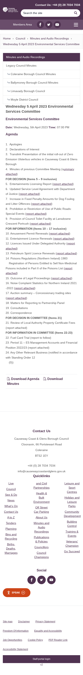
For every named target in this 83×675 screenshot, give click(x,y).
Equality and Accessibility (48, 630)
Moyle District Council (24, 99)
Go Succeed (72, 551)
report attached (63, 184)
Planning (11, 528)
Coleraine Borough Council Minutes (33, 74)
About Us (41, 517)
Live (11, 483)
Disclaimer (24, 621)
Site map (7, 621)
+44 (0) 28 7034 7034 (41, 465)
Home (7, 38)
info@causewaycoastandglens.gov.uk (41, 471)
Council (20, 38)
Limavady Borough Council (27, 91)
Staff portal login (41, 659)
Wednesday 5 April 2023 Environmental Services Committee (41, 44)
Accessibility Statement (15, 649)
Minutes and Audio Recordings (49, 38)
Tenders (11, 523)
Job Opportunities (12, 640)
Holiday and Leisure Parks (72, 502)
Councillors (41, 547)
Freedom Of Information (16, 630)
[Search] (75, 13)
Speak (16, 592)
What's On (11, 506)
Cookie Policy (35, 640)
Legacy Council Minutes (21, 65)
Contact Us (11, 511)
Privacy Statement (45, 621)
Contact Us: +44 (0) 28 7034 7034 (57, 4)
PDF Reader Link (58, 640)
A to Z (11, 517)
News (11, 500)
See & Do (11, 494)
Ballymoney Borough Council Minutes (34, 82)
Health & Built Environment (41, 497)
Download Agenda (25, 379)
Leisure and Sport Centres (72, 488)
